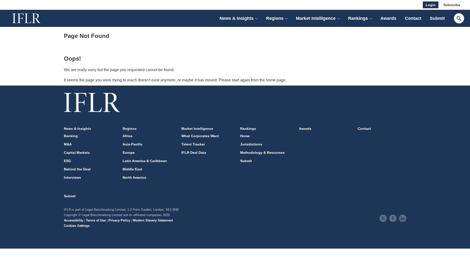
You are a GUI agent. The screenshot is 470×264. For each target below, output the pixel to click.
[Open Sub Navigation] (256, 18)
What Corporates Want (200, 136)
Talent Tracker (193, 144)
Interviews (72, 177)
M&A (68, 144)
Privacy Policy (119, 220)
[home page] (31, 18)
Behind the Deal (77, 169)
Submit (437, 18)
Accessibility (73, 220)
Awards (388, 18)
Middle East (132, 169)
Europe (129, 152)
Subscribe (451, 5)
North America (134, 177)
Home (245, 136)
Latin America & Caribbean (145, 161)
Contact (413, 18)
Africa (127, 136)
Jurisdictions (251, 144)
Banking (71, 136)
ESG (67, 161)
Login (430, 5)
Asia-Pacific (132, 144)
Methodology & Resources (262, 152)
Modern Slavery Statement (153, 220)
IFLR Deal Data (193, 152)
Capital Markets (77, 152)
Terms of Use (96, 220)
